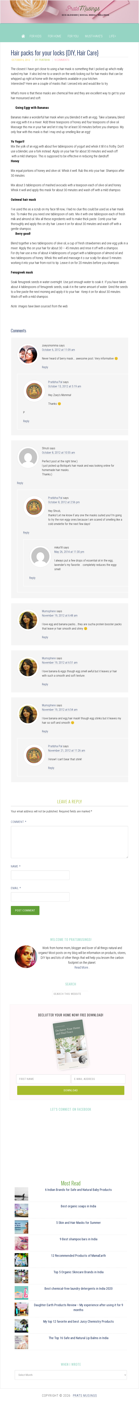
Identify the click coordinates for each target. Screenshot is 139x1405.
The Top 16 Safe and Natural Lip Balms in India (78, 1338)
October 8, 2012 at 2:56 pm (64, 502)
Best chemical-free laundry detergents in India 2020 (79, 1288)
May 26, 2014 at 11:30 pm (69, 552)
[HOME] (23, 36)
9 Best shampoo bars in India (78, 1239)
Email (16, 888)
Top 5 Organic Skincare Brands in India (79, 1272)
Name (16, 866)
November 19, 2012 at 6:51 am (59, 662)
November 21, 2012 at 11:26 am (66, 750)
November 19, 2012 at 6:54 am (59, 709)
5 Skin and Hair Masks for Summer (78, 1223)
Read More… (82, 967)
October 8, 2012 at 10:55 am (58, 452)
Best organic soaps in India (78, 1206)
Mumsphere (49, 611)
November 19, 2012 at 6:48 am (59, 615)
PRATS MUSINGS (85, 1395)
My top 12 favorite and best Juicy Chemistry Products (78, 1321)
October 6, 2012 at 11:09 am (58, 350)
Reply (45, 367)
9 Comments (61, 60)
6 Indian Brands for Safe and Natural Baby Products (78, 1190)
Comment (18, 822)
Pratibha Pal (55, 382)
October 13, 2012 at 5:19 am (64, 386)
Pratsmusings (69, 15)
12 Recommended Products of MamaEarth (78, 1255)
